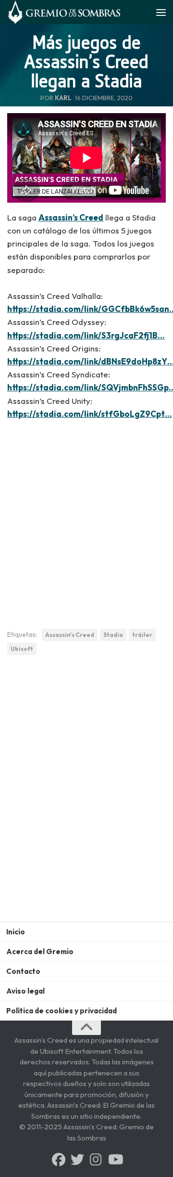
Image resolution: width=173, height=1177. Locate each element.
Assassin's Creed (69, 634)
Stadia (113, 634)
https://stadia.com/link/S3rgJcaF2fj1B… (86, 335)
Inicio (15, 931)
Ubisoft (22, 648)
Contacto (23, 971)
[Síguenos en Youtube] (115, 1159)
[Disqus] (86, 795)
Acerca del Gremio (40, 951)
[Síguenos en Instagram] (96, 1159)
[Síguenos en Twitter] (77, 1159)
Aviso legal (25, 991)
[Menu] (161, 12)
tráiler (142, 634)
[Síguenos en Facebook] (58, 1159)
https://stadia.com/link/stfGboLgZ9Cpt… (89, 414)
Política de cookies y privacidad (61, 1010)
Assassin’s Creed (70, 217)
